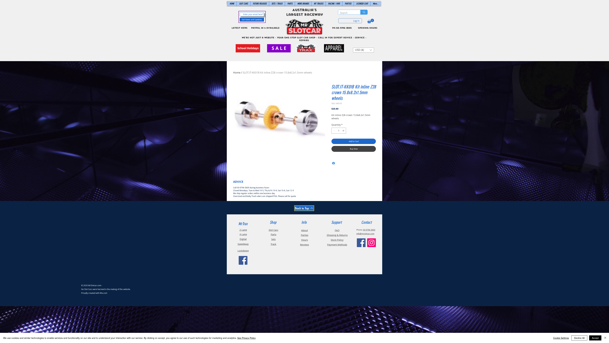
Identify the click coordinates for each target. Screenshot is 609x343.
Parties (304, 235)
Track (273, 244)
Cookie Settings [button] (561, 338)
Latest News (239, 28)
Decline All (579, 338)
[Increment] (344, 130)
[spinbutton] (339, 130)
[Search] (363, 12)
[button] (370, 21)
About (304, 230)
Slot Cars (273, 230)
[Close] (605, 337)
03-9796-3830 (369, 230)
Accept (595, 338)
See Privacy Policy (246, 338)
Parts (273, 234)
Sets (273, 239)
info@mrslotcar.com (365, 233)
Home (236, 72)
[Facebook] (243, 260)
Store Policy (337, 239)
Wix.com (103, 293)
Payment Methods (337, 244)
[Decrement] (334, 130)
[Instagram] (371, 242)
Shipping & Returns (337, 235)
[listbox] (363, 50)
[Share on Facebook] (333, 163)
